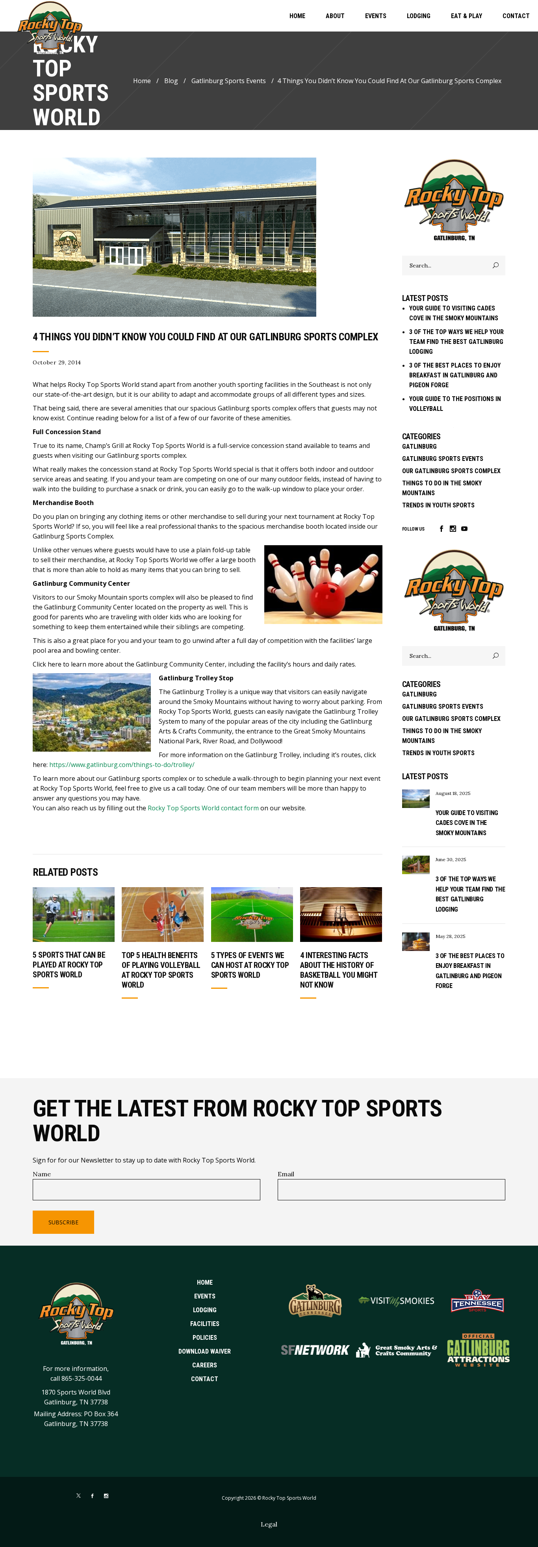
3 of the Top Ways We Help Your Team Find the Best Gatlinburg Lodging (456, 341)
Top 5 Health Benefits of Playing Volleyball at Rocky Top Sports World (161, 970)
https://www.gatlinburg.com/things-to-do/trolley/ (122, 764)
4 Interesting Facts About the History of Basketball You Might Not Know (338, 970)
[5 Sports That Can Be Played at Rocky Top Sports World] (74, 914)
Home (142, 80)
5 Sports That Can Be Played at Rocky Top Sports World (69, 964)
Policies (205, 1337)
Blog (171, 80)
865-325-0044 (81, 1378)
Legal (269, 1524)
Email (286, 1174)
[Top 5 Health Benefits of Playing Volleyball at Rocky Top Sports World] (163, 914)
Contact (204, 1379)
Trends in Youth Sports (438, 505)
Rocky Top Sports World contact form (203, 808)
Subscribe (63, 1222)
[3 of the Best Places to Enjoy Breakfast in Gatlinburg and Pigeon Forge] (416, 941)
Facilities (204, 1324)
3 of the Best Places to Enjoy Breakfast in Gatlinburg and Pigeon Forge (455, 375)
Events (204, 1296)
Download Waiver (204, 1351)
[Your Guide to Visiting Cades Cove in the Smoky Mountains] (416, 798)
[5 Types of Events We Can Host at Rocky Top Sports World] (252, 914)
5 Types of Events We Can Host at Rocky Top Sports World (250, 965)
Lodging (205, 1310)
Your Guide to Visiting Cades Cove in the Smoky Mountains (467, 823)
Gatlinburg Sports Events (228, 80)
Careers (204, 1365)
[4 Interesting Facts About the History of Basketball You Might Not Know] (341, 914)
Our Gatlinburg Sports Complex (451, 471)
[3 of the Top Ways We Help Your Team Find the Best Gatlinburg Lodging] (416, 865)
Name (42, 1174)
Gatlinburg (419, 446)
